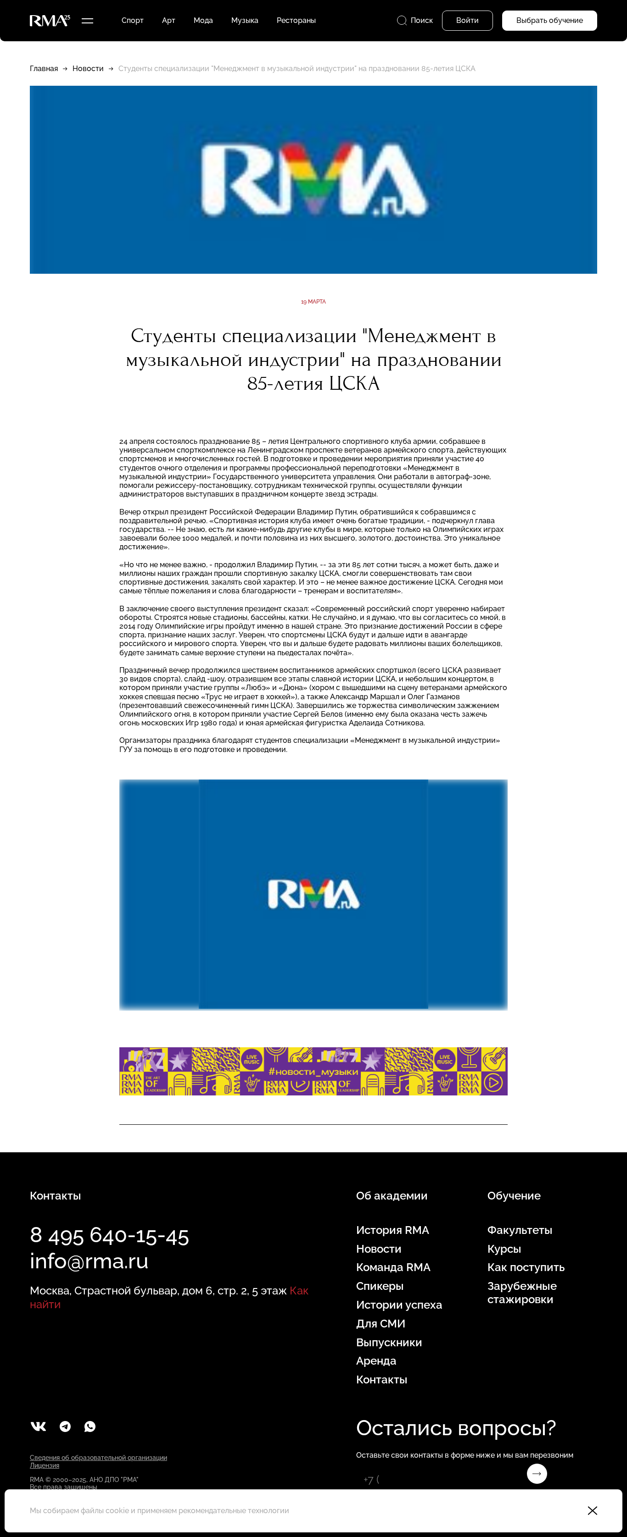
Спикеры (380, 1286)
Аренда (376, 1361)
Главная (44, 68)
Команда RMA (393, 1267)
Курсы (504, 1249)
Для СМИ (380, 1323)
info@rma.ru (89, 1261)
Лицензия (44, 1465)
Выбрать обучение (549, 20)
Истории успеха (399, 1305)
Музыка (244, 20)
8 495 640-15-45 (109, 1234)
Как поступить (526, 1267)
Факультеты (520, 1230)
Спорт (133, 20)
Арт (168, 20)
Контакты (382, 1379)
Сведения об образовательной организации (98, 1457)
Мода (203, 20)
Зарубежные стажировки (522, 1293)
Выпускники (389, 1342)
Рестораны (296, 20)
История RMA (392, 1230)
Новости (88, 68)
